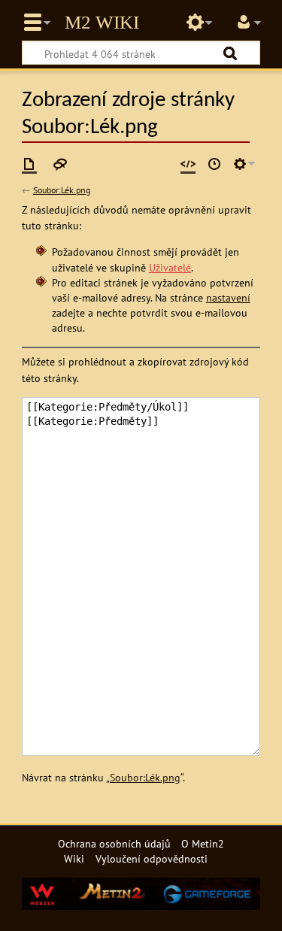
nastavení (228, 297)
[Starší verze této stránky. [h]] (214, 163)
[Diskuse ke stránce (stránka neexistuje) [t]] (60, 163)
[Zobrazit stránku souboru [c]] (29, 163)
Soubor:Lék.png (61, 190)
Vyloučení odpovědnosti (152, 858)
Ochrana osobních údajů (114, 843)
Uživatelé (170, 267)
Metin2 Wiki (102, 22)
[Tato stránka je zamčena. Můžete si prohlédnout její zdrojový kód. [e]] (188, 163)
